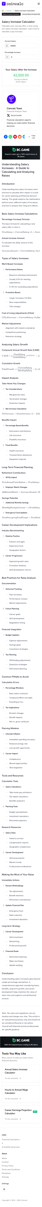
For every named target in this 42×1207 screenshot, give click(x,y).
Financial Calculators (11, 1139)
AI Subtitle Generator (11, 1147)
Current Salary (10, 41)
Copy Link (33, 136)
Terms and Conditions (11, 1169)
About (4, 1158)
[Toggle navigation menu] (38, 3)
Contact (5, 1162)
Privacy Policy (7, 1166)
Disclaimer (6, 1173)
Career (9, 11)
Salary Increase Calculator (11, 14)
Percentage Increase (12, 52)
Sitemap (5, 1177)
